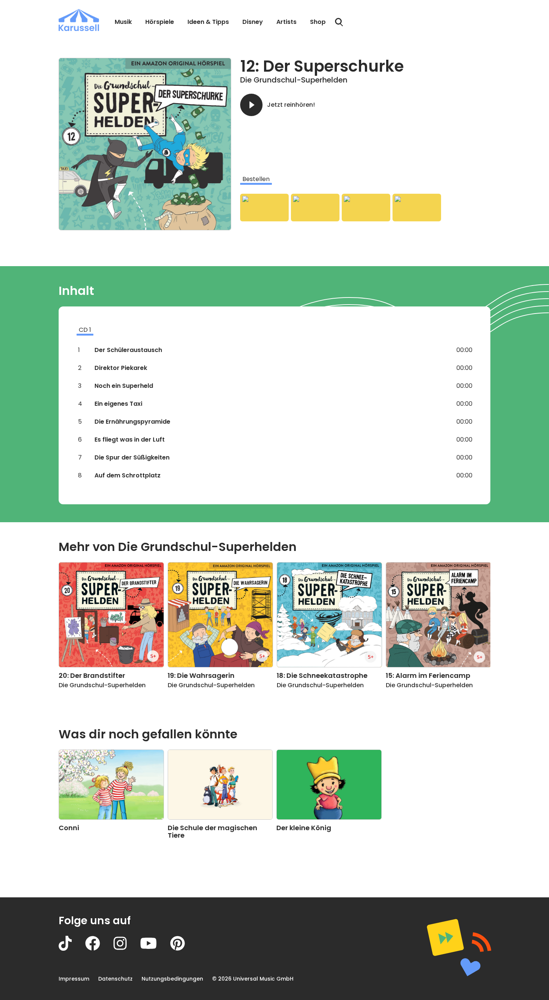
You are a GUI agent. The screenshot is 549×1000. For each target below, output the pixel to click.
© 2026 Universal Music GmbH (253, 978)
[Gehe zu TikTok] (72, 948)
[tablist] (365, 179)
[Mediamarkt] (315, 207)
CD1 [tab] (85, 329)
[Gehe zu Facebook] (99, 948)
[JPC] (417, 207)
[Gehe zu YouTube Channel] (155, 948)
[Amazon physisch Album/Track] (264, 207)
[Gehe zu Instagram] (127, 948)
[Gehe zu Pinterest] (184, 948)
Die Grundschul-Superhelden (293, 80)
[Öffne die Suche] (339, 22)
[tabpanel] (365, 207)
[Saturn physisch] (366, 207)
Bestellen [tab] (256, 179)
